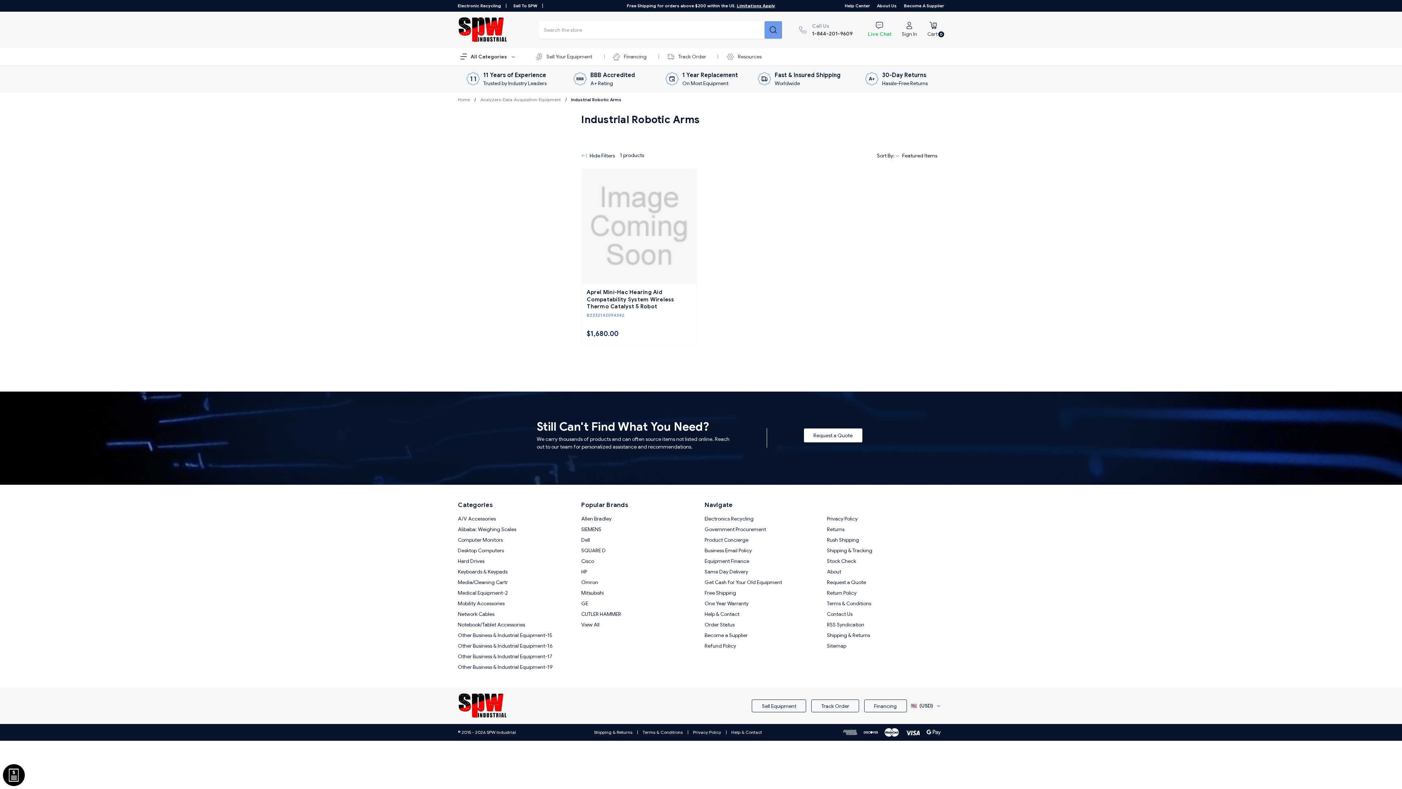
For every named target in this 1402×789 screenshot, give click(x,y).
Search (773, 30)
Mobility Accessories (481, 603)
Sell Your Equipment (569, 56)
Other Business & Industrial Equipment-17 (505, 656)
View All (590, 624)
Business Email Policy (728, 550)
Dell (585, 540)
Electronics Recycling (729, 518)
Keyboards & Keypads (482, 571)
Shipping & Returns (848, 635)
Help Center (857, 5)
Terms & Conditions (849, 603)
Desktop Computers (481, 550)
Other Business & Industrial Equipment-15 (505, 635)
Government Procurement (735, 529)
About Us (887, 5)
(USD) (926, 705)
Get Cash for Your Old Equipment (743, 582)
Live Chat (880, 34)
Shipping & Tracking (849, 550)
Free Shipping (720, 593)
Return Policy (842, 593)
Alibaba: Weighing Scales (487, 529)
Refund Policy (720, 646)
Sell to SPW (525, 5)
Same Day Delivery (726, 571)
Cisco (587, 561)
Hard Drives (471, 561)
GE (584, 603)
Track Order (692, 56)
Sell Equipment (779, 706)
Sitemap (836, 646)
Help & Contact (722, 614)
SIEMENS (591, 529)
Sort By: (886, 155)
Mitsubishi (592, 593)
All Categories (489, 56)
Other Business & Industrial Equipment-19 (505, 667)
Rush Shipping (843, 540)
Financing (635, 56)
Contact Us (840, 614)
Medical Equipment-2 (483, 593)
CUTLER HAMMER (601, 614)
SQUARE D (593, 550)
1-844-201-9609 (832, 30)
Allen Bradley (596, 518)
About (834, 571)
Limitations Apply (756, 5)
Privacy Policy (842, 518)
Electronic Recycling (479, 5)
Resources (750, 56)
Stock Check (841, 561)
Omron (589, 582)
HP (584, 571)
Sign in (909, 34)
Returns (835, 529)
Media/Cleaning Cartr (483, 582)
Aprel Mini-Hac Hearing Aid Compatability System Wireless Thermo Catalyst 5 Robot (630, 299)
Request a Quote (833, 435)
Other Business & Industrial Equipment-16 (505, 646)
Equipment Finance (727, 561)
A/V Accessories (477, 518)
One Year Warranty (726, 603)
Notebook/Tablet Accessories (491, 624)
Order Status (720, 624)
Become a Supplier (924, 5)
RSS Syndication (845, 624)
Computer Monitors (480, 540)
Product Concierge (726, 540)
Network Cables (476, 614)
